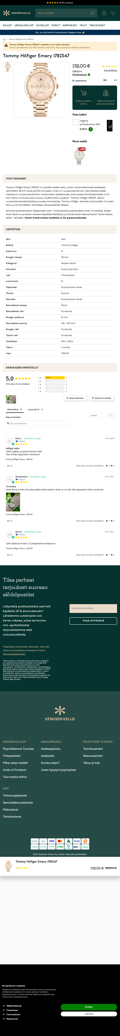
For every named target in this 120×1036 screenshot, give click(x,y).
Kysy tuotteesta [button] (76, 398)
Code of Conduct (14, 770)
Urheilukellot (24, 25)
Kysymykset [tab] (33, 409)
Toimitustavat (12, 816)
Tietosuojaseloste (15, 795)
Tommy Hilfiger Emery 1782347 (21, 39)
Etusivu (4, 39)
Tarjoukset (97, 25)
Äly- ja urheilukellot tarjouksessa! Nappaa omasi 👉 (60, 32)
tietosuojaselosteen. (14, 654)
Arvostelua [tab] (12, 409)
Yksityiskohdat (16, 179)
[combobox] (66, 13)
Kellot (7, 25)
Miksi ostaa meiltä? (15, 763)
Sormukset (69, 25)
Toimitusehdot (93, 749)
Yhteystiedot (11, 756)
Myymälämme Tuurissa (18, 749)
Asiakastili (47, 756)
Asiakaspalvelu (51, 749)
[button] (107, 466)
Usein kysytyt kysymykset (58, 770)
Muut (83, 25)
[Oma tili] (104, 13)
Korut (56, 25)
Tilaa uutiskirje (93, 621)
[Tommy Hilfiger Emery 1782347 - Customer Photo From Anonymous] (11, 399)
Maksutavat (10, 809)
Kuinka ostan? (50, 763)
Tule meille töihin (15, 777)
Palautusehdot (93, 756)
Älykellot (42, 25)
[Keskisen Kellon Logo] (17, 13)
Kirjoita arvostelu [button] (103, 398)
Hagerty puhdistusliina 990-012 (90, 123)
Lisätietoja (13, 229)
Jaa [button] (10, 466)
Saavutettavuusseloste (18, 802)
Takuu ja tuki (91, 763)
